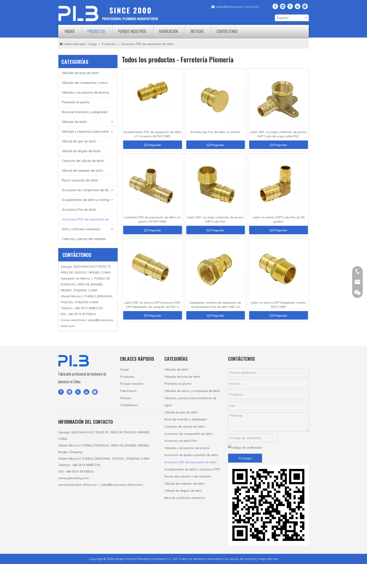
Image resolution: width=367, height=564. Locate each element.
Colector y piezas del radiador (84, 239)
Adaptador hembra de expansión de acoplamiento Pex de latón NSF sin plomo (215, 305)
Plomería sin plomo (76, 102)
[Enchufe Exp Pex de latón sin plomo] (215, 98)
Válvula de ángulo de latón (81, 151)
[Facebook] (275, 6)
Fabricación (128, 391)
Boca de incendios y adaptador (85, 112)
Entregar (245, 458)
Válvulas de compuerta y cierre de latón (89, 83)
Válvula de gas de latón (79, 141)
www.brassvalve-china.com (77, 485)
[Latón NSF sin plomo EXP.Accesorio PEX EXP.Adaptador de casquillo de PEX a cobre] (152, 269)
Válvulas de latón (74, 122)
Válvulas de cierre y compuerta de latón (192, 391)
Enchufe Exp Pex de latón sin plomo (215, 132)
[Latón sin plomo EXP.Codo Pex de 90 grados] (278, 183)
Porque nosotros (132, 384)
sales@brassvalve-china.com (237, 6)
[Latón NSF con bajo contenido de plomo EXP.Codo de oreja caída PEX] (278, 98)
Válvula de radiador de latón (82, 170)
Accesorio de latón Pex (180, 441)
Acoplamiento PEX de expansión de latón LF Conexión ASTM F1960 (152, 134)
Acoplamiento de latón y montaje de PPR (89, 200)
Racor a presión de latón (80, 180)
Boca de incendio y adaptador (185, 419)
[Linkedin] (282, 6)
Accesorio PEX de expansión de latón (89, 219)
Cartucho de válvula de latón (83, 161)
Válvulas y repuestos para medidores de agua (89, 131)
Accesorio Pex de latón (79, 210)
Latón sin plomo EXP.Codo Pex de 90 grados (278, 219)
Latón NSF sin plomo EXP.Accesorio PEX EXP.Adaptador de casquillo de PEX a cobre (152, 305)
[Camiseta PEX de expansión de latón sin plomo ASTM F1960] (152, 183)
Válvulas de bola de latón (80, 73)
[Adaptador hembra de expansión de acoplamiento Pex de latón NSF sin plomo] (215, 269)
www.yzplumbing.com (73, 478)
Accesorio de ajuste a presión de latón (191, 455)
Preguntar (154, 145)
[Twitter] (290, 6)
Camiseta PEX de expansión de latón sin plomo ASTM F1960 (152, 219)
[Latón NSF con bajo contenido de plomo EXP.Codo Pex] (215, 183)
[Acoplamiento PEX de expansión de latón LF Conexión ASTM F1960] (152, 91)
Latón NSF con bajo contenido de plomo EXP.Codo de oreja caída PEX (278, 134)
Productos (127, 377)
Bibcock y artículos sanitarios (184, 498)
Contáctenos (129, 405)
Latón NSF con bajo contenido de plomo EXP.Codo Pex (215, 219)
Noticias (125, 398)
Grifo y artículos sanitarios (81, 229)
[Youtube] (297, 6)
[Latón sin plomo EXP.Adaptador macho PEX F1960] (278, 269)
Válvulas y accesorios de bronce (85, 92)
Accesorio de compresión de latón (87, 190)
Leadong (250, 559)
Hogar (124, 369)
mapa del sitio (268, 559)
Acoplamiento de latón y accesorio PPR (192, 469)
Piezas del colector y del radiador (187, 476)
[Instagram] (305, 6)
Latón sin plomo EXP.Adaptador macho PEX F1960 (278, 305)
